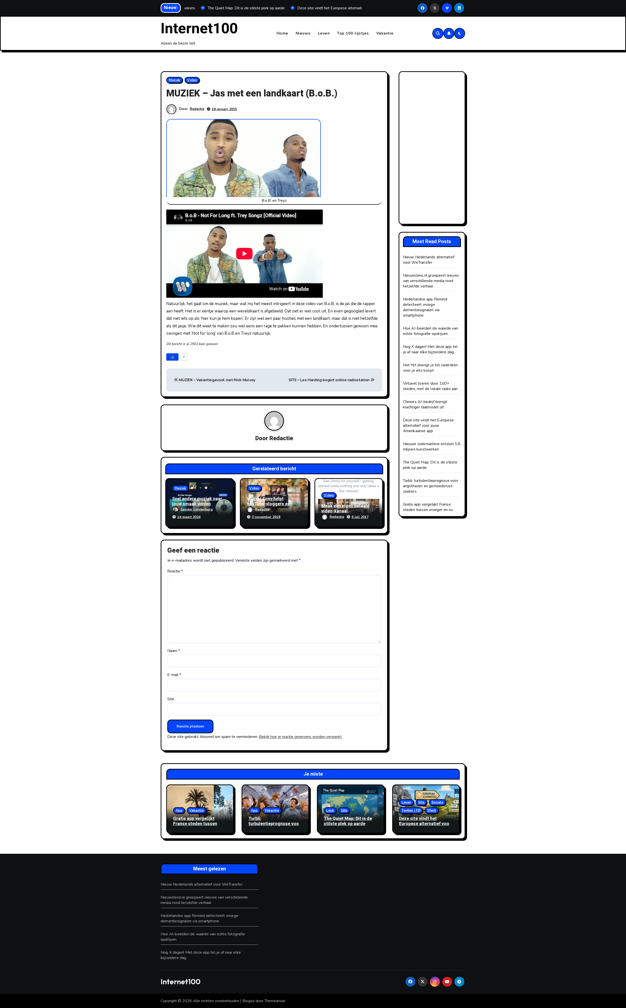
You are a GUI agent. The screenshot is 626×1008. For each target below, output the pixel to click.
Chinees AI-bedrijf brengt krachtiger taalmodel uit (425, 404)
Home (282, 33)
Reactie (175, 571)
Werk (431, 810)
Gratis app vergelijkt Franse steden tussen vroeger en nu (428, 507)
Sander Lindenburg (196, 509)
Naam (173, 650)
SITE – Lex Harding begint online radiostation (329, 380)
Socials (437, 802)
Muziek (174, 80)
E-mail (174, 674)
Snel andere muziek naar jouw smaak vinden (197, 502)
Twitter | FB (411, 810)
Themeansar (274, 1001)
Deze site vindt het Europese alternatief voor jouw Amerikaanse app (428, 425)
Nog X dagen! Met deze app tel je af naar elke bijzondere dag (430, 349)
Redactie (197, 109)
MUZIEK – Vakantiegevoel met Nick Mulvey (216, 380)
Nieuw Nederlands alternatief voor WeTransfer (429, 259)
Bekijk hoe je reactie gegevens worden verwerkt (300, 736)
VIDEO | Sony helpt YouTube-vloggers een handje (269, 504)
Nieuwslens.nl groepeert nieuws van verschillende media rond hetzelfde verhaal (431, 281)
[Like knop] (172, 357)
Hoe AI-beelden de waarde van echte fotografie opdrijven (430, 331)
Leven (324, 33)
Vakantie (385, 33)
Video (192, 80)
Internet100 (199, 28)
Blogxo (248, 1001)
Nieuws (303, 33)
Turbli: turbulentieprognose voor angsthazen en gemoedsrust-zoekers (430, 486)
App (179, 810)
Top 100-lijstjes (353, 33)
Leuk (330, 810)
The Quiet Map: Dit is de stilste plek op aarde (348, 821)
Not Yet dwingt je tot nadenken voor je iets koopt (430, 367)
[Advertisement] (433, 149)
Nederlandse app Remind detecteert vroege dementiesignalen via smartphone (425, 307)
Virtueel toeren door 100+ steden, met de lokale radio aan (430, 386)
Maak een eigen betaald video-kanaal (345, 509)
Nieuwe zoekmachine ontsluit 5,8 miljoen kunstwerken (432, 446)
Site (170, 699)
